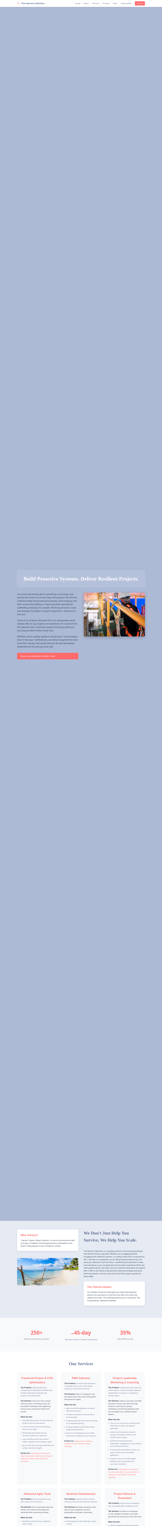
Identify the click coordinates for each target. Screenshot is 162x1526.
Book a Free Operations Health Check (38, 656)
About (86, 3)
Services (95, 3)
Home (77, 3)
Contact (140, 3)
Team (115, 3)
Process (106, 3)
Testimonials (126, 3)
